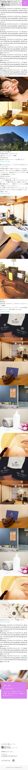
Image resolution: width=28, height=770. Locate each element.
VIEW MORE (5, 162)
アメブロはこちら (5, 760)
